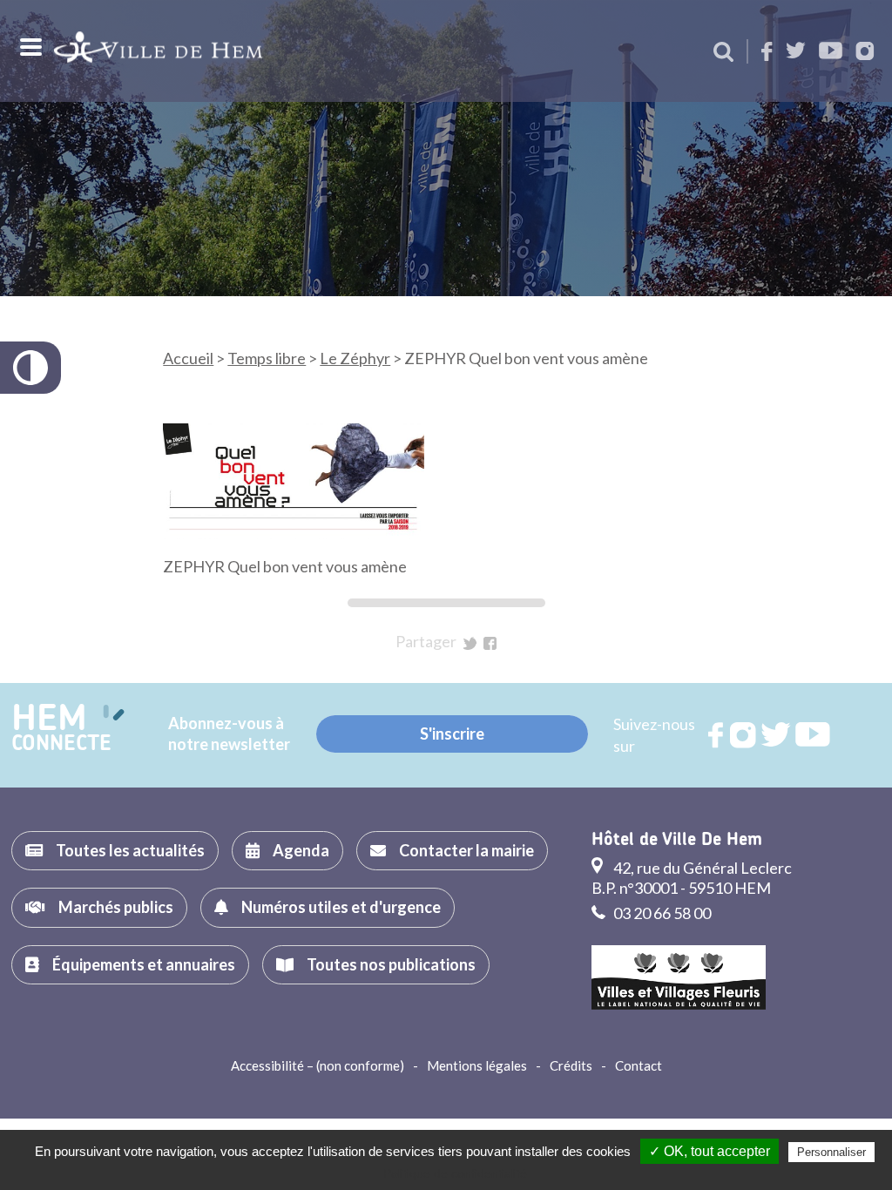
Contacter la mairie (466, 850)
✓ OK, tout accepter (709, 1151)
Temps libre (266, 358)
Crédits (571, 1065)
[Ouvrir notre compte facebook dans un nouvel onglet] (767, 53)
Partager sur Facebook (490, 643)
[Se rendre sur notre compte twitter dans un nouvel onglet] (796, 52)
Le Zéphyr (355, 358)
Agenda (301, 850)
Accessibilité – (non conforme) (317, 1065)
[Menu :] (29, 47)
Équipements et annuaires (143, 964)
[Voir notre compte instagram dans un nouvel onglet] (865, 53)
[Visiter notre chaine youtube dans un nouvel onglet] (830, 52)
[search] (723, 53)
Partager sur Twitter (469, 643)
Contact (638, 1065)
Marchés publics (115, 906)
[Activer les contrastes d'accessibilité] (30, 367)
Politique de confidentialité (455, 1173)
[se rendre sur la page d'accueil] (158, 51)
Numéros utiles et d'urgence (341, 906)
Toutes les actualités (130, 850)
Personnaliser (831, 1152)
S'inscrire (452, 733)
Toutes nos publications (391, 964)
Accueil (188, 358)
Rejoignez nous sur (717, 735)
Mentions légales (477, 1065)
